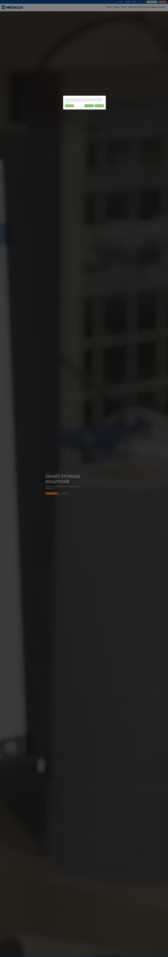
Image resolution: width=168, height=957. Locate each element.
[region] (84, 103)
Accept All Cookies (99, 105)
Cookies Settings (69, 105)
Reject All (89, 105)
